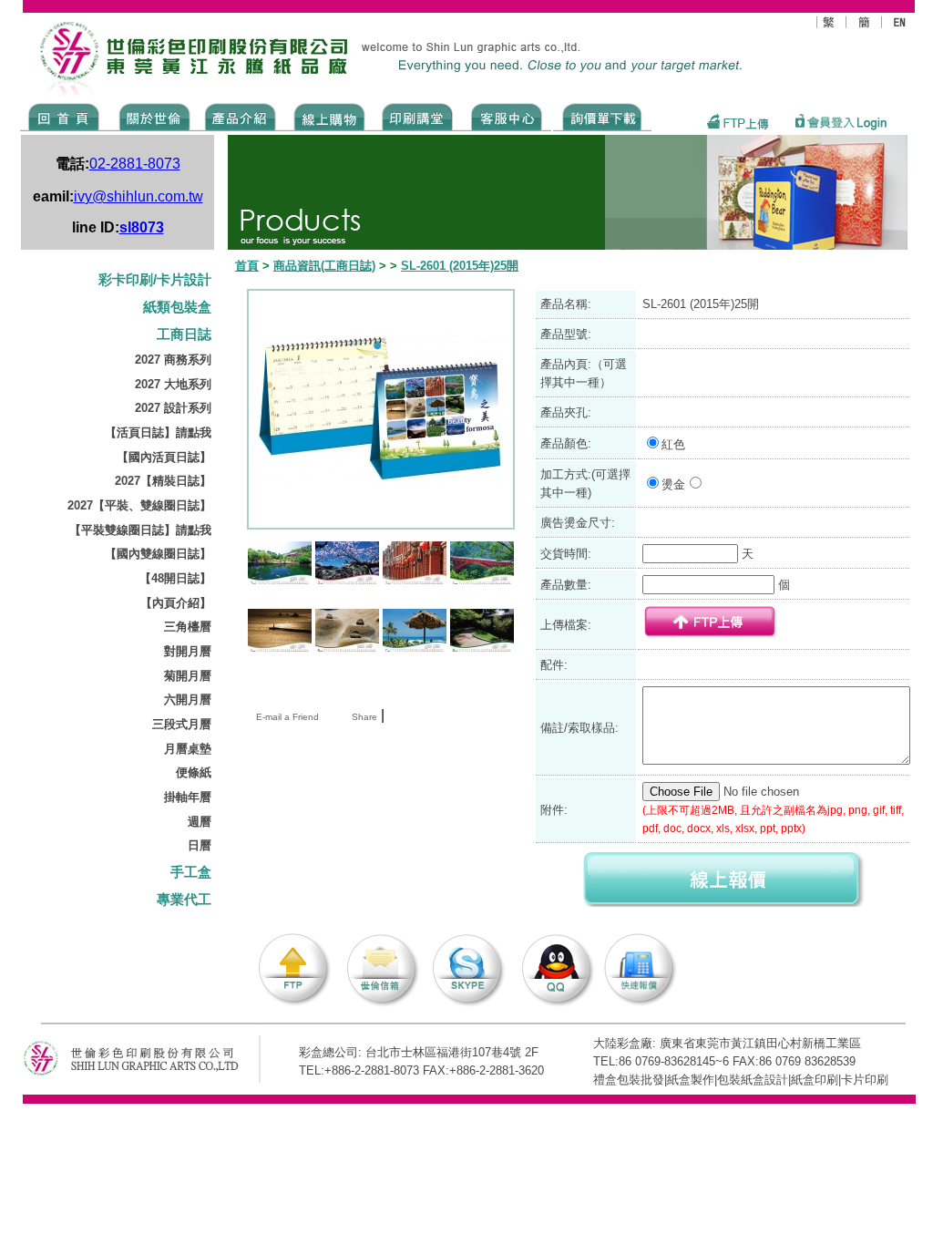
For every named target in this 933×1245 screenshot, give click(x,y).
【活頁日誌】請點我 (158, 432)
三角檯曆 (187, 626)
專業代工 (184, 899)
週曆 (199, 821)
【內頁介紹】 (175, 603)
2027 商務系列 (173, 359)
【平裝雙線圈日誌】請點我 (140, 530)
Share (364, 717)
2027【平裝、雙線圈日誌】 (139, 505)
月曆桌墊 (187, 749)
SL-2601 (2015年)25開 (459, 266)
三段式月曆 (181, 724)
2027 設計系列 (173, 408)
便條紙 (193, 772)
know (418, 115)
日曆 (199, 845)
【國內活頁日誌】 (164, 457)
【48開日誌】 (175, 578)
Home (64, 115)
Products (239, 115)
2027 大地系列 (173, 384)
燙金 (673, 484)
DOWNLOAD (602, 115)
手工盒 (190, 872)
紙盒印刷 (814, 1079)
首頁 (247, 266)
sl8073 (141, 227)
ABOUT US (151, 115)
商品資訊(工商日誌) (324, 266)
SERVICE (508, 115)
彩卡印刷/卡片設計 (154, 280)
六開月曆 (187, 699)
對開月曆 (187, 651)
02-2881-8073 (134, 163)
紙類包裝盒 (177, 307)
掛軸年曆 (187, 797)
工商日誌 (184, 334)
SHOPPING (328, 115)
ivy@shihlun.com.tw (138, 196)
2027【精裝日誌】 (163, 481)
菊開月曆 (187, 676)
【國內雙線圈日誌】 (158, 554)
